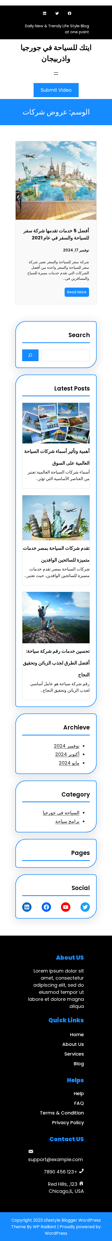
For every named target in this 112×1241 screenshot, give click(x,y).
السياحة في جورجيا (61, 812)
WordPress (56, 1233)
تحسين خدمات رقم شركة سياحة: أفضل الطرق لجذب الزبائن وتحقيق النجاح (56, 663)
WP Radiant (44, 1227)
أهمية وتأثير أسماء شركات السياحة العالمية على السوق (57, 457)
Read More (76, 292)
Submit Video (56, 90)
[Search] (30, 355)
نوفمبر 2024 (66, 746)
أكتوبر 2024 (67, 754)
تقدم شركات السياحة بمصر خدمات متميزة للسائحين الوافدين (56, 554)
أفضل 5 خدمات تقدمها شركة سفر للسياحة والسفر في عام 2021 (56, 234)
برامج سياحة (67, 821)
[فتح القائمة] (56, 73)
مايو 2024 (69, 763)
